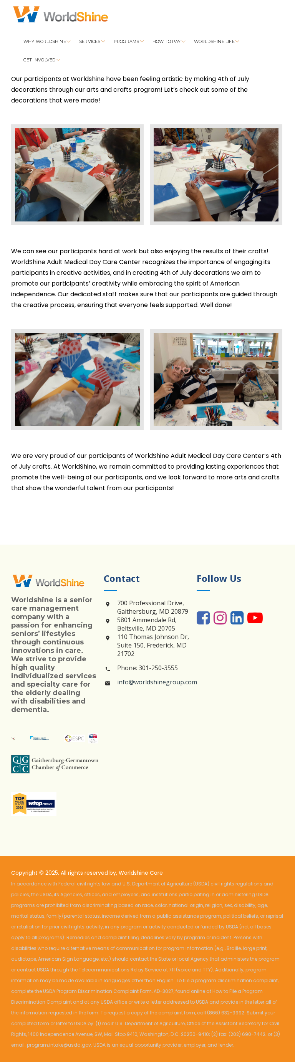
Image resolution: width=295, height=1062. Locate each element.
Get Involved (40, 60)
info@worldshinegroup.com (157, 682)
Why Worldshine (45, 41)
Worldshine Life (215, 41)
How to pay (167, 41)
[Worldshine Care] (69, 15)
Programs (127, 41)
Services (90, 41)
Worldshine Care (141, 873)
